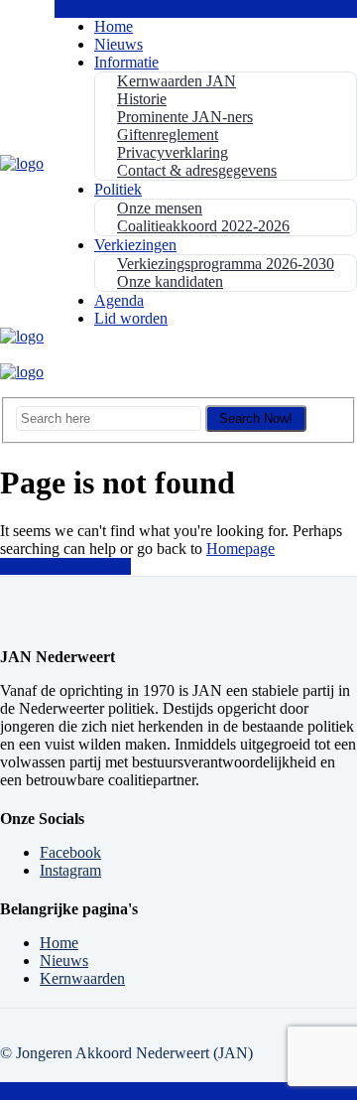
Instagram (70, 870)
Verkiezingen (135, 244)
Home (113, 26)
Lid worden (131, 318)
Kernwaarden (82, 978)
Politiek (118, 189)
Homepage (240, 548)
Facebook (70, 852)
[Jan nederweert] (22, 163)
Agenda (119, 300)
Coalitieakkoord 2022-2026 (203, 225)
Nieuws (118, 44)
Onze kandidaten (170, 281)
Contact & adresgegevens (197, 170)
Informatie (126, 62)
